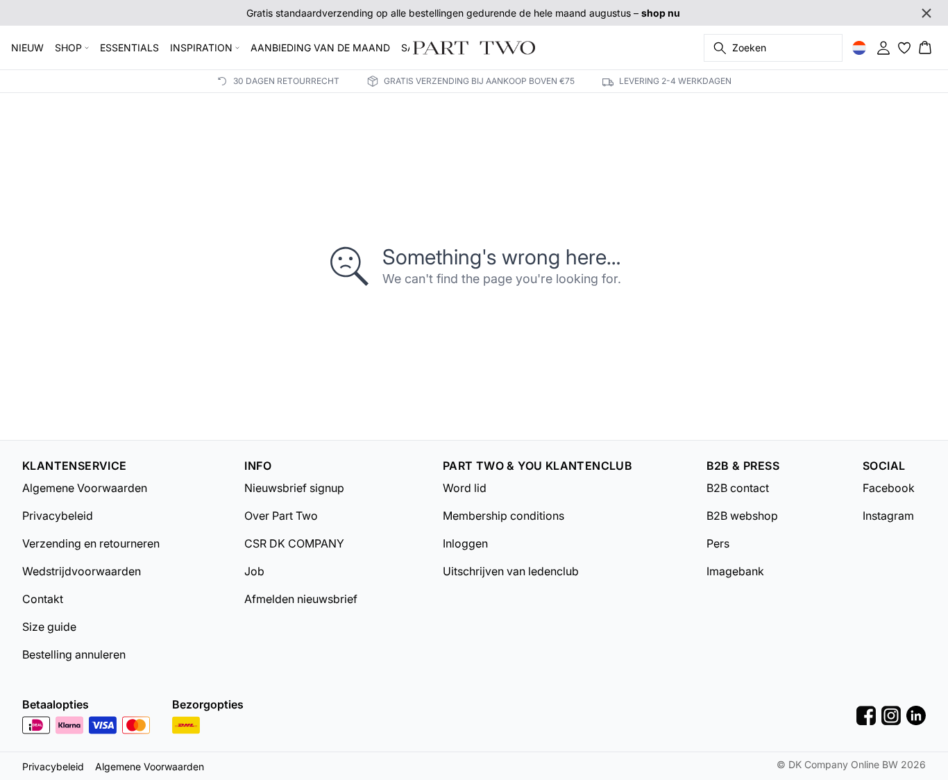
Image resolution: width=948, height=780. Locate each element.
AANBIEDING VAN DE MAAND (320, 47)
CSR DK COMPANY (294, 543)
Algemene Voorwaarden (84, 488)
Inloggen (465, 543)
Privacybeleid (57, 516)
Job (254, 571)
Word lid (464, 488)
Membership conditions (503, 516)
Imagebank (735, 571)
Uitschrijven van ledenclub (511, 571)
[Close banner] (926, 13)
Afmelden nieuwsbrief (300, 599)
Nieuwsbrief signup (294, 488)
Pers (717, 543)
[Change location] (859, 48)
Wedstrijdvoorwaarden (81, 571)
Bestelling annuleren (74, 654)
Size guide (49, 627)
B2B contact (737, 488)
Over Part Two (281, 516)
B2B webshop (742, 516)
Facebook (889, 488)
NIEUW (27, 47)
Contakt (42, 599)
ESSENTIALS (129, 47)
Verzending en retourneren (91, 543)
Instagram (888, 516)
